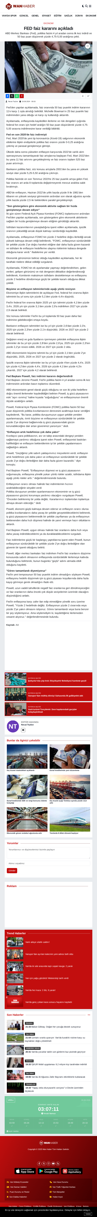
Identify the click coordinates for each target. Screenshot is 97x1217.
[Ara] (86, 6)
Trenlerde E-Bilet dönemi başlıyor (64, 833)
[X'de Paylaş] (12, 96)
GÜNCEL (24, 15)
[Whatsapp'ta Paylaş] (17, 96)
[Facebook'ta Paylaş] (7, 96)
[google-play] (48, 1171)
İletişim (86, 1206)
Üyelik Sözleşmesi (54, 1206)
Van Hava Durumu (60, 1182)
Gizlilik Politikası (39, 1206)
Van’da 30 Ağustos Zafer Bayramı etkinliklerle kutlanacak (55, 1077)
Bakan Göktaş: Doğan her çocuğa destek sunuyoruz (53, 1027)
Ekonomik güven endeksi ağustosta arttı (24, 833)
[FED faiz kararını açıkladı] (48, 67)
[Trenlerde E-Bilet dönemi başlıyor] (70, 819)
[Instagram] (48, 1164)
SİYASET (46, 15)
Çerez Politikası (25, 1206)
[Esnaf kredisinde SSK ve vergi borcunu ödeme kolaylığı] (27, 787)
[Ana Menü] (90, 6)
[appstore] (25, 1171)
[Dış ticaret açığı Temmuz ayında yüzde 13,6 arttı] (70, 787)
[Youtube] (53, 1164)
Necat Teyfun (13, 101)
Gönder (12, 870)
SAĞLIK (68, 15)
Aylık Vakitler (14, 1131)
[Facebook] (39, 1164)
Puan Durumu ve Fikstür (19, 1192)
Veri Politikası (69, 1206)
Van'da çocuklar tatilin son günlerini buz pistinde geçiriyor (56, 1052)
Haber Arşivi (58, 1197)
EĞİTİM (57, 15)
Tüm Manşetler (59, 1192)
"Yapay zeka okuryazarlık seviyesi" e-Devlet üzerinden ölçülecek (54, 1089)
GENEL (35, 15)
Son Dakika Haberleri (18, 1197)
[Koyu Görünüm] (83, 6)
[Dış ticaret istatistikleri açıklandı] (27, 756)
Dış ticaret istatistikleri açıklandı (20, 770)
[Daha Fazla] (22, 96)
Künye (78, 1206)
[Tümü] (89, 1015)
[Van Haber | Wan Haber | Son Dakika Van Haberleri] (20, 6)
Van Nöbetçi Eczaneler (19, 1182)
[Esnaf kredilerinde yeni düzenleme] (70, 756)
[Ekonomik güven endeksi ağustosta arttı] (27, 819)
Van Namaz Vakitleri (18, 1187)
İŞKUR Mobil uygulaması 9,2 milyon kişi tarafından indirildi (56, 1064)
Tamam (88, 1214)
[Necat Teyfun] (13, 726)
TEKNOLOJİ (30, 1084)
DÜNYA (79, 15)
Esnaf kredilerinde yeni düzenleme (64, 770)
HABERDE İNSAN (33, 1048)
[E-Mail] (23, 730)
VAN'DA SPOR (9, 15)
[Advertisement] (48, 907)
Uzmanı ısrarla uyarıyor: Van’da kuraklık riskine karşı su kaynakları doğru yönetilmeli (55, 1039)
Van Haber (30, 1034)
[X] (44, 1164)
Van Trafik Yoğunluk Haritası (64, 1187)
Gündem (29, 1023)
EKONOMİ (91, 15)
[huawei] (72, 1171)
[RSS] (58, 1164)
